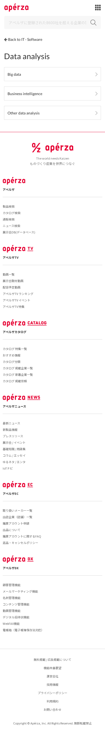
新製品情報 (10, 429)
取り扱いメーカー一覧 (17, 510)
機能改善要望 (52, 668)
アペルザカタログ (14, 332)
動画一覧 (9, 274)
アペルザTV (11, 257)
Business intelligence (25, 93)
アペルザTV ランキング (18, 293)
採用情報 (52, 684)
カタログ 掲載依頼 (15, 381)
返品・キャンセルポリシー (20, 542)
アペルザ (9, 189)
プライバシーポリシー (52, 693)
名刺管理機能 (11, 598)
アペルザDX (11, 568)
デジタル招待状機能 (16, 617)
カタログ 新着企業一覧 (18, 374)
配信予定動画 (11, 287)
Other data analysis (24, 113)
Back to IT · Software (25, 39)
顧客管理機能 (11, 585)
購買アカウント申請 (16, 523)
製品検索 (9, 206)
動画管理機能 (11, 610)
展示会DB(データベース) (19, 232)
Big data (14, 74)
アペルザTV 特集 (13, 306)
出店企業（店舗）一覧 (17, 517)
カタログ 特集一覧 (15, 349)
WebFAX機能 (11, 623)
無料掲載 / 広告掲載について (52, 659)
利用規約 (52, 701)
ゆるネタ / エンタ (14, 462)
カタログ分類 (11, 361)
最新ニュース (11, 423)
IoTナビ (8, 468)
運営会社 (52, 676)
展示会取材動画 (13, 281)
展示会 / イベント (14, 442)
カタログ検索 (11, 213)
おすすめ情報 (11, 355)
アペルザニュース (14, 406)
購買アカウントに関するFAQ (22, 536)
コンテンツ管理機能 (16, 604)
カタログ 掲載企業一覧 (18, 368)
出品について (11, 530)
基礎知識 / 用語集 (14, 449)
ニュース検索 (11, 225)
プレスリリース (13, 436)
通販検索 (9, 219)
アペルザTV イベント (16, 300)
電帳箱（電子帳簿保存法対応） (23, 630)
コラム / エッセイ (14, 455)
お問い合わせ (52, 709)
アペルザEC (11, 493)
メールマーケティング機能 (20, 591)
